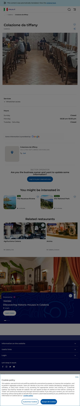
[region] (40, 390)
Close (76, 377)
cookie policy (28, 395)
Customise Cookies (30, 402)
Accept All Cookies (49, 402)
